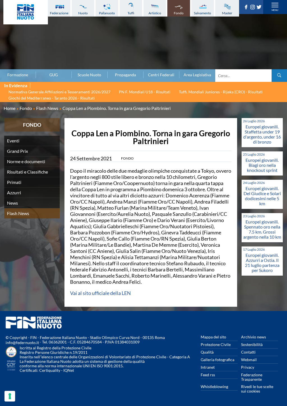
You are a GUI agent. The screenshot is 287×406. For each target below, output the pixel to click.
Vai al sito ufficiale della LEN (100, 293)
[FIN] (25, 12)
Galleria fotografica (217, 359)
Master (227, 13)
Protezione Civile (216, 344)
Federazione (59, 13)
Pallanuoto (107, 13)
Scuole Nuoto (89, 75)
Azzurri (14, 192)
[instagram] (253, 7)
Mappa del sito (213, 337)
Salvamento (202, 13)
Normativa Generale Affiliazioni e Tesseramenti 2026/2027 (59, 91)
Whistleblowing (214, 386)
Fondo (179, 13)
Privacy (247, 367)
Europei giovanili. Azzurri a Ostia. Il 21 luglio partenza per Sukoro (262, 262)
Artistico (155, 13)
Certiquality (49, 370)
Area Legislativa (197, 75)
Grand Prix (17, 151)
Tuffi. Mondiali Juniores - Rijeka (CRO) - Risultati (221, 91)
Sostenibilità (252, 344)
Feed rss (208, 374)
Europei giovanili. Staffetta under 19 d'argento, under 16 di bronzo (262, 134)
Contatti (248, 352)
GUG (53, 75)
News (12, 203)
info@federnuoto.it (22, 342)
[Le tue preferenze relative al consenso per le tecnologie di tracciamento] (9, 396)
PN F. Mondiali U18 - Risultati (144, 91)
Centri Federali (161, 75)
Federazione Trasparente (251, 377)
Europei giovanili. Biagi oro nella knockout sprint (262, 165)
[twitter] (259, 7)
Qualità (207, 352)
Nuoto (83, 13)
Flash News (18, 213)
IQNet (68, 370)
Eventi (13, 140)
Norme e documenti (26, 161)
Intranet (208, 367)
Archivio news (253, 337)
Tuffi (131, 13)
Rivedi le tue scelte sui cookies (257, 388)
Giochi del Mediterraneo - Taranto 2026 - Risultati (51, 98)
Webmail (249, 359)
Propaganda (125, 75)
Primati (14, 182)
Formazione (17, 75)
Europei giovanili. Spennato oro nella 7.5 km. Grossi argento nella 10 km (262, 229)
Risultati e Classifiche (27, 171)
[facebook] (247, 7)
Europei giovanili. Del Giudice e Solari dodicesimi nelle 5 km (262, 196)
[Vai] (279, 75)
